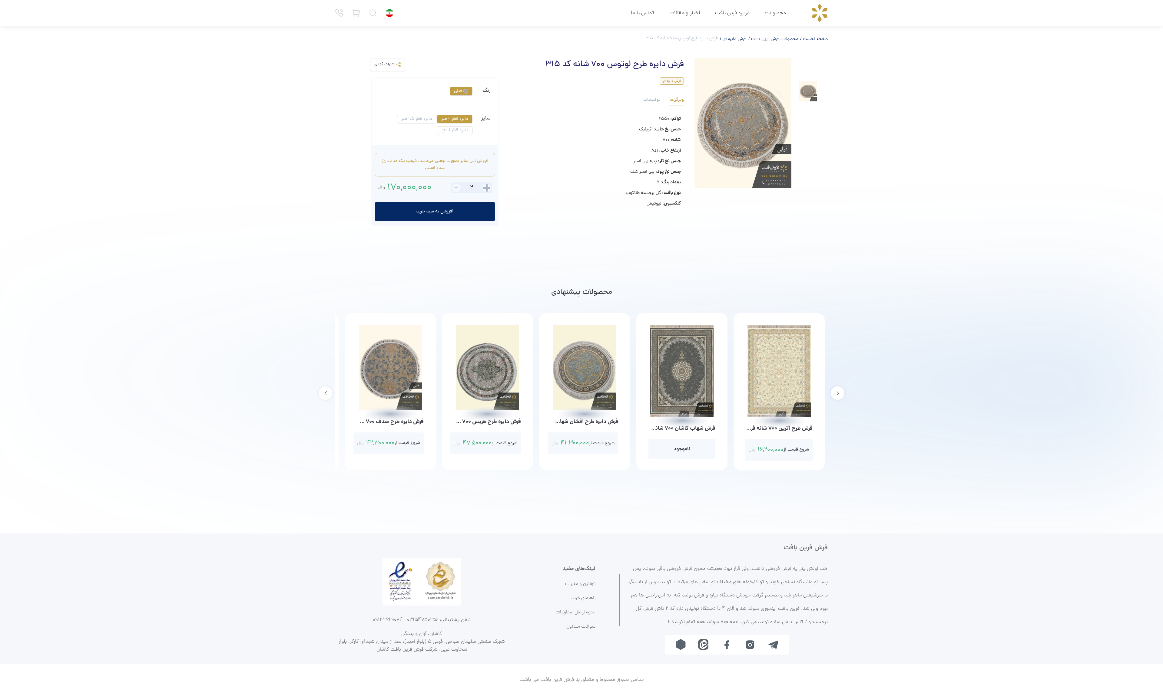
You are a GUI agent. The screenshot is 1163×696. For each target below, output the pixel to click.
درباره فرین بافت (732, 13)
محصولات (775, 13)
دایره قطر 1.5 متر (416, 119)
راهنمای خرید (583, 598)
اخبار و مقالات (684, 13)
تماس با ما (642, 13)
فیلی (458, 91)
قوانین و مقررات (580, 584)
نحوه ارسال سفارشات (575, 612)
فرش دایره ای (733, 39)
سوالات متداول (580, 626)
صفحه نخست (815, 39)
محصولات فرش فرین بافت (774, 39)
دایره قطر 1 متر (455, 130)
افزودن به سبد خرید (434, 211)
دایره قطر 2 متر (454, 119)
